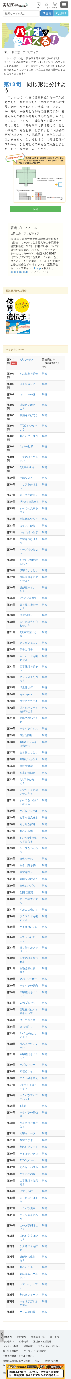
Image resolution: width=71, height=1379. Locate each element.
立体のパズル (27, 885)
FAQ (37, 1360)
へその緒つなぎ (29, 532)
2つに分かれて (28, 598)
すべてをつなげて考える (29, 802)
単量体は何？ (27, 687)
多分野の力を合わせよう (29, 623)
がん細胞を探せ (29, 373)
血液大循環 (26, 766)
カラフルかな (27, 525)
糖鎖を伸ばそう (29, 415)
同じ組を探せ (27, 824)
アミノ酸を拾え (29, 1078)
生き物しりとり (29, 752)
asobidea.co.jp (19, 271)
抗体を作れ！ (27, 858)
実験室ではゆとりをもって (29, 1011)
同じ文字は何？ (29, 495)
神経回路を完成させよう (29, 578)
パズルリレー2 (28, 810)
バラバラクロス (29, 728)
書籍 (48, 13)
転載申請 (28, 1346)
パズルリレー (27, 1064)
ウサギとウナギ (29, 701)
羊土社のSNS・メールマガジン (19, 1356)
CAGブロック (28, 1002)
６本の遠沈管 (27, 772)
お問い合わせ (51, 1360)
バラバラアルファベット (29, 1097)
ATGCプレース (28, 1160)
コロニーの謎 (27, 394)
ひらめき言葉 (27, 1020)
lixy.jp (37, 268)
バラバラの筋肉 (29, 985)
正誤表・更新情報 (42, 1341)
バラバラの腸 (27, 1174)
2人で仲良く (27, 359)
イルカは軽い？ (29, 909)
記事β (62, 13)
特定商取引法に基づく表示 (16, 1360)
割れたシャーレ (29, 1294)
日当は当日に (27, 384)
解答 (44, 373)
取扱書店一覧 (38, 1337)
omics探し (26, 1026)
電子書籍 (54, 1337)
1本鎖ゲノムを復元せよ (28, 743)
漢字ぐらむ (26, 1191)
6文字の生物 (27, 467)
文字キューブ (27, 1133)
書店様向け (8, 1341)
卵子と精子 (26, 649)
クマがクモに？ (29, 642)
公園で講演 (26, 892)
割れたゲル (26, 1267)
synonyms (26, 694)
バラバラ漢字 (27, 1208)
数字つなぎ (26, 1140)
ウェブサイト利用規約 (35, 1351)
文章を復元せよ (29, 817)
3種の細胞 (26, 735)
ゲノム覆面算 (27, 1311)
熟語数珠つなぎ (29, 518)
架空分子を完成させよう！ (29, 791)
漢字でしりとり (29, 570)
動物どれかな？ (29, 759)
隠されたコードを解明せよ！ (29, 709)
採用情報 (21, 1337)
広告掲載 (23, 1341)
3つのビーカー (28, 978)
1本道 (23, 1105)
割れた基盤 (26, 831)
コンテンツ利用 (11, 1346)
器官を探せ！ (27, 872)
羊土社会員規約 (11, 1351)
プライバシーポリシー (49, 1346)
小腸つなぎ (26, 477)
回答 (35, 209)
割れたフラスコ (29, 436)
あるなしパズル (29, 1167)
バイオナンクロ (29, 1153)
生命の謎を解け (29, 865)
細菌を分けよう (29, 878)
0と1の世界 (26, 446)
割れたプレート (29, 1146)
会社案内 (7, 1337)
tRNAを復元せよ (29, 501)
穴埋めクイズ (27, 1071)
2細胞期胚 (26, 615)
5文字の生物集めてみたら (28, 839)
